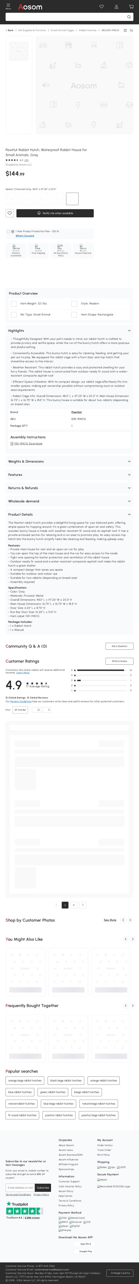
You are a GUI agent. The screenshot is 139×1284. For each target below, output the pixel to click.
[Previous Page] (56, 905)
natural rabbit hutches (21, 1103)
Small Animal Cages (62, 30)
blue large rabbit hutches (58, 1103)
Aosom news (66, 1150)
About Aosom (66, 1145)
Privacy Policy (41, 1194)
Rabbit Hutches (88, 30)
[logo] (30, 7)
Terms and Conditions (18, 1194)
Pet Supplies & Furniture (32, 30)
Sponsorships (66, 1169)
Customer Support (69, 1181)
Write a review (119, 661)
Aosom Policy (66, 1191)
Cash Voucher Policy (70, 1186)
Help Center (66, 1196)
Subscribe (43, 1187)
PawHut (77, 412)
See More (110, 920)
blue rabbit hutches (20, 1092)
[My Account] (116, 7)
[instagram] (15, 1153)
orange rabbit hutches (103, 1080)
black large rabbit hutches (66, 1080)
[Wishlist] (102, 7)
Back (11, 30)
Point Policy (103, 1154)
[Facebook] (8, 1153)
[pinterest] (30, 1153)
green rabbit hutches (52, 1092)
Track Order (104, 1150)
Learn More (22, 672)
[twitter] (38, 1153)
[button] (69, 330)
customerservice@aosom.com (52, 1269)
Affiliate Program (68, 1164)
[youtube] (23, 1153)
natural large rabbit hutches (98, 1103)
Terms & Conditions (70, 1200)
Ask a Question (119, 646)
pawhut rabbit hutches (59, 1115)
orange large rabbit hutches (25, 1080)
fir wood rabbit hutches (22, 1115)
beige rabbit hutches (86, 1092)
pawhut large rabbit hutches (99, 1115)
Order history (105, 1145)
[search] (129, 17)
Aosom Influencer (69, 1159)
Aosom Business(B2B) (71, 1154)
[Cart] (131, 7)
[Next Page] (82, 905)
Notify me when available (57, 213)
